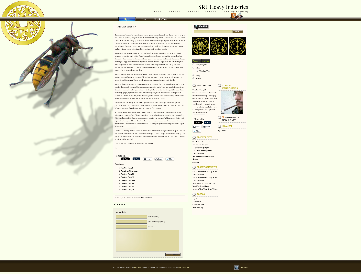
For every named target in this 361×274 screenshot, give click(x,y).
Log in (194, 199)
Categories (196, 61)
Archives (205, 61)
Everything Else (201, 65)
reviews (198, 78)
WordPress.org (197, 207)
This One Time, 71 (127, 189)
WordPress (137, 267)
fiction (198, 68)
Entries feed (196, 201)
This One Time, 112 (128, 183)
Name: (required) (153, 216)
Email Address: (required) (156, 221)
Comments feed (198, 204)
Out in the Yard (209, 183)
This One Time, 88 (127, 177)
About (143, 18)
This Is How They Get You (202, 142)
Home (126, 18)
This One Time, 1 (127, 168)
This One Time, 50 (127, 186)
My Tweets (222, 130)
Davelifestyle (197, 186)
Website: (150, 227)
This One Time (160, 18)
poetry (198, 75)
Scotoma (195, 162)
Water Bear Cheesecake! (129, 171)
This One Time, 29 (127, 174)
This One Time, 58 (199, 90)
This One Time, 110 (128, 180)
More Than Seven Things (208, 189)
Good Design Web (183, 267)
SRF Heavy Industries (223, 6)
